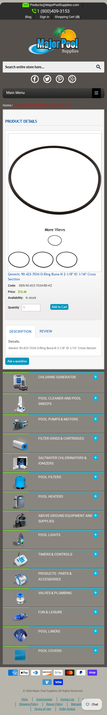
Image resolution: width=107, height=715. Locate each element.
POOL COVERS (49, 651)
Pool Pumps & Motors (58, 419)
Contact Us (67, 699)
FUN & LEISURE (50, 612)
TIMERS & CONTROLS (55, 554)
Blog (28, 17)
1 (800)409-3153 (53, 11)
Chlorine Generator (57, 377)
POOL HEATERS (50, 496)
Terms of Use (42, 709)
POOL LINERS (49, 631)
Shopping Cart (67, 17)
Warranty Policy (80, 704)
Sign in (44, 17)
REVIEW (46, 331)
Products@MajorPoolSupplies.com (54, 5)
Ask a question (17, 361)
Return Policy (54, 704)
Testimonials (44, 699)
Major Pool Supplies (45, 691)
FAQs (24, 699)
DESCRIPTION (20, 331)
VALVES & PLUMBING (55, 593)
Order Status (67, 709)
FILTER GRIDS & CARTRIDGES (61, 438)
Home (7, 105)
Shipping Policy (28, 704)
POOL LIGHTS (49, 535)
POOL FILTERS (49, 477)
